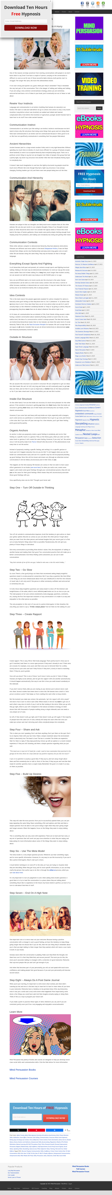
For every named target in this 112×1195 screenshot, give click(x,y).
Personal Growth (49, 1144)
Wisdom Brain (79, 295)
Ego (15, 1140)
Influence (50, 1153)
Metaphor (80, 429)
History (94, 416)
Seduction (49, 1155)
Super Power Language (82, 347)
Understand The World (81, 276)
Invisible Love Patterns (82, 328)
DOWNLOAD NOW (26, 27)
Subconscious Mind (34, 1149)
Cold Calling (36, 1137)
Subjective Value (45, 1149)
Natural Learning (21, 1144)
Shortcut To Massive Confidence (84, 264)
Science (90, 438)
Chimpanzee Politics (51, 248)
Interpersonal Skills (36, 1142)
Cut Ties (77, 322)
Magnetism (53, 1142)
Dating (11, 1140)
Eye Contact (25, 1140)
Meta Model (23, 1155)
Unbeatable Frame (80, 301)
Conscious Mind (53, 1137)
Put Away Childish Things (82, 273)
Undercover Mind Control (82, 365)
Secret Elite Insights (81, 292)
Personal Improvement (61, 1144)
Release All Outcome (81, 270)
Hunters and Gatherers (24, 1142)
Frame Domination (53, 1140)
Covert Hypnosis (62, 1137)
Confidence (47, 1151)
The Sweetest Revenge (82, 331)
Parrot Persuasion (80, 350)
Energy (95, 414)
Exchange (19, 1140)
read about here (17, 873)
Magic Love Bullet (80, 356)
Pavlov (34, 442)
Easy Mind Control (80, 341)
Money (81, 434)
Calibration (16, 1137)
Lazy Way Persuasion (14, 1170)
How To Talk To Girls (29, 1153)
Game (60, 1140)
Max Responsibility (80, 325)
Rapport (18, 1146)
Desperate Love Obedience (83, 362)
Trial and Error (59, 1149)
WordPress (64, 1184)
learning (83, 426)
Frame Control (43, 1140)
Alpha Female (20, 1135)
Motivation (13, 1144)
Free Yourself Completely (82, 334)
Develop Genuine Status (82, 282)
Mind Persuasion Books (23, 1069)
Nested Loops (90, 434)
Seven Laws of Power (14, 1177)
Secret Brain (78, 307)
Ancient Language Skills (82, 337)
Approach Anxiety (36, 1135)
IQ (42, 1142)
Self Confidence (33, 1146)
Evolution (99, 414)
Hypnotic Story (86, 420)
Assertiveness (52, 1135)
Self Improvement (43, 1146)
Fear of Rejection (34, 1140)
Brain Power (59, 1135)
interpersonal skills (15, 1155)
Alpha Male (28, 1135)
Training (52, 1149)
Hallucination (89, 416)
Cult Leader (11, 1175)
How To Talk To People (41, 1153)
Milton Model (94, 430)
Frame (52, 1151)
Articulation (45, 1135)
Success (77, 443)
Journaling (46, 1142)
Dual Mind (86, 411)
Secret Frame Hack (80, 319)
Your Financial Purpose (81, 289)
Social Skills (62, 1155)
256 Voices (77, 405)
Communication (44, 1137)
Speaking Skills (18, 1149)
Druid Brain (78, 310)
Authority (98, 405)
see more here (35, 467)
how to (64, 1140)
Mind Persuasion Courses (24, 1078)
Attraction (92, 405)
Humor (16, 1142)
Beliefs (77, 407)
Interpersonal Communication (62, 1153)
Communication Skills (37, 1151)
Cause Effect (23, 1137)
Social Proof (51, 1146)
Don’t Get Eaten (80, 279)
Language (77, 427)
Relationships (24, 1146)
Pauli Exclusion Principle (37, 324)
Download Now (55, 1118)
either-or (52, 870)
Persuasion (13, 1146)
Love (86, 427)
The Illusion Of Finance (82, 286)
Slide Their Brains (80, 344)
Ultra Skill (78, 313)
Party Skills (33, 1155)
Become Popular (26, 1151)
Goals (84, 416)
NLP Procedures (33, 1144)
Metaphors (88, 430)
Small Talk (56, 1155)
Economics (91, 410)
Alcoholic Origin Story (81, 261)
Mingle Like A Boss (80, 267)
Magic (89, 426)
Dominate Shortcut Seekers (83, 304)
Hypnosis (78, 420)
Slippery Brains (79, 353)
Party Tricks (41, 1144)
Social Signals (59, 1146)
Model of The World (62, 1142)
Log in (70, 1184)
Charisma (29, 1137)
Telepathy (81, 443)
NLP (27, 1144)
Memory (93, 426)
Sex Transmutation (13, 1173)
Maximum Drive (79, 316)
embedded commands (84, 413)
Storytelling (25, 1149)
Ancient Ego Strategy (81, 359)
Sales (45, 1155)
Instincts (96, 424)
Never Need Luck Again (82, 298)
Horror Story (99, 416)
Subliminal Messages (94, 440)
